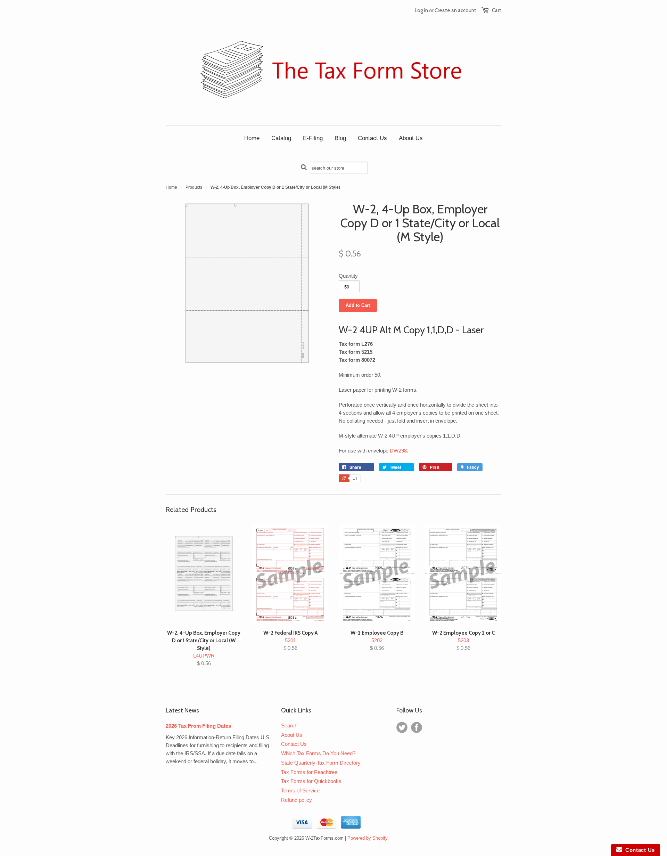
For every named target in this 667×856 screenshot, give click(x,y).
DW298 (398, 451)
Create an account (455, 10)
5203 (463, 640)
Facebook (416, 727)
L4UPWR (203, 648)
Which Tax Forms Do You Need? (318, 753)
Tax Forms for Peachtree (309, 772)
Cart (496, 10)
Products (194, 187)
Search (289, 725)
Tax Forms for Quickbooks (311, 781)
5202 (377, 640)
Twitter (401, 727)
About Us (291, 735)
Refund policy (296, 800)
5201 (290, 640)
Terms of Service (300, 790)
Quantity (348, 276)
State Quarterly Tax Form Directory (321, 763)
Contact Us (294, 744)
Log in (421, 10)
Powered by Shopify (367, 838)
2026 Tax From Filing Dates (198, 726)
